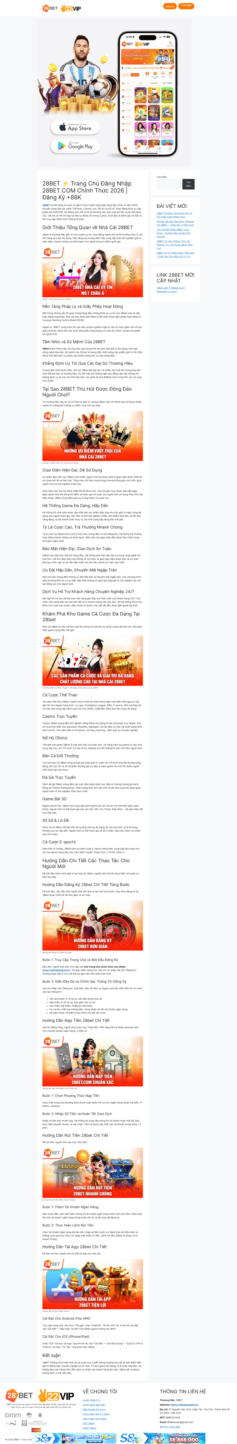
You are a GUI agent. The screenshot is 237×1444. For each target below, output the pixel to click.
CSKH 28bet (89, 1428)
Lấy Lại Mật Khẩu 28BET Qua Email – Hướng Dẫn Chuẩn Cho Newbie (174, 233)
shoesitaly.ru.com (166, 291)
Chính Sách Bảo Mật (94, 1404)
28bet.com (162, 288)
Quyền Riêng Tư (91, 1400)
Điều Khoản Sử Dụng (94, 1409)
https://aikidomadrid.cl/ (56, 970)
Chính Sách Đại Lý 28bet (96, 1414)
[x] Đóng (36, 1430)
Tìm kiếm (162, 177)
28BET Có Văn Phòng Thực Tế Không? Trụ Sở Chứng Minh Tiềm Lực (175, 245)
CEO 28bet (89, 1423)
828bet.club (177, 288)
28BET (46, 205)
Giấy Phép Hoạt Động (95, 1418)
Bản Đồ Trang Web (170, 1426)
